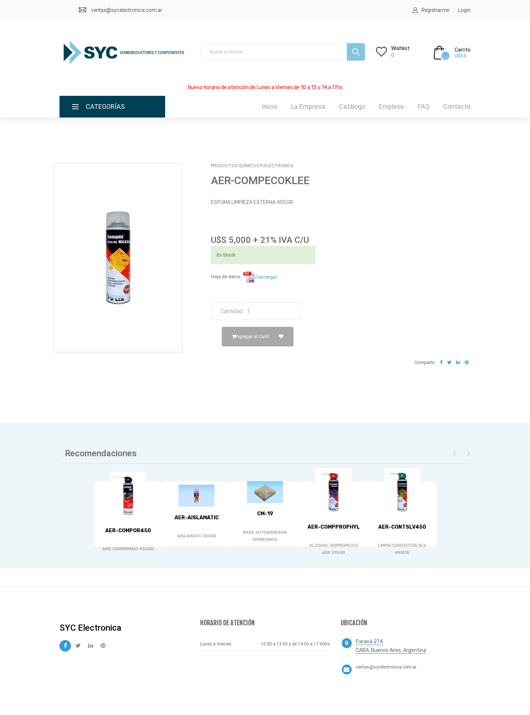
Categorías (105, 106)
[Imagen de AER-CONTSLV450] (402, 492)
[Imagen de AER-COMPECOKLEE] (118, 257)
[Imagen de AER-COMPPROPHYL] (333, 492)
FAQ (423, 106)
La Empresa (308, 106)
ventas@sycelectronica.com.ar (126, 10)
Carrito (463, 50)
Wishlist (400, 48)
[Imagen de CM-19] (265, 492)
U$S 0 (460, 55)
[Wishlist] (281, 336)
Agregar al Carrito (254, 336)
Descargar (266, 277)
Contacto (457, 106)
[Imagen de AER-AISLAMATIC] (196, 496)
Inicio (269, 106)
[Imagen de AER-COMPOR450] (128, 496)
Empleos (391, 106)
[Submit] (356, 52)
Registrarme (435, 10)
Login (464, 10)
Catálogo (352, 106)
